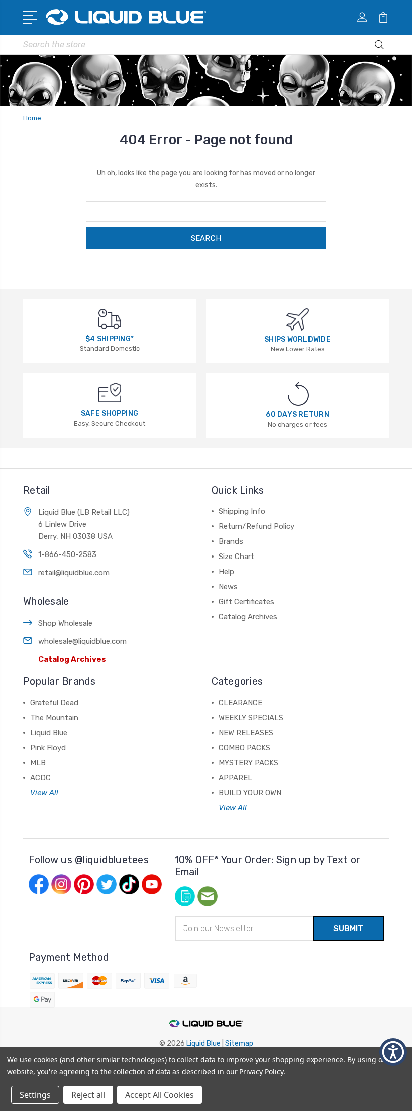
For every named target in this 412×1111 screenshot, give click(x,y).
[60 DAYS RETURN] (298, 393)
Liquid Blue (48, 732)
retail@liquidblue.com (74, 572)
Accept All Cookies (159, 1094)
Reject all (88, 1094)
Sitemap (239, 1043)
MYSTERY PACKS (248, 762)
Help (226, 571)
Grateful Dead (54, 702)
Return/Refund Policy (256, 526)
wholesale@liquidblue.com (82, 641)
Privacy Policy (261, 1071)
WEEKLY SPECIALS (251, 717)
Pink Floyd (48, 747)
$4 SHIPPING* (109, 339)
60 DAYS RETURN (297, 414)
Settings (35, 1094)
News (228, 586)
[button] (32, 16)
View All (44, 792)
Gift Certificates (246, 601)
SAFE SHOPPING (109, 413)
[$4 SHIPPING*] (109, 318)
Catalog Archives (72, 659)
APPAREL (235, 777)
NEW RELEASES (246, 732)
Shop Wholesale (65, 623)
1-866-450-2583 (67, 554)
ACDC (40, 777)
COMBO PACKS (244, 747)
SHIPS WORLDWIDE (297, 339)
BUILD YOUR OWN (250, 792)
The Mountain (54, 717)
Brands (231, 541)
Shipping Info (242, 511)
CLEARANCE (240, 702)
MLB (38, 762)
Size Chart (236, 556)
